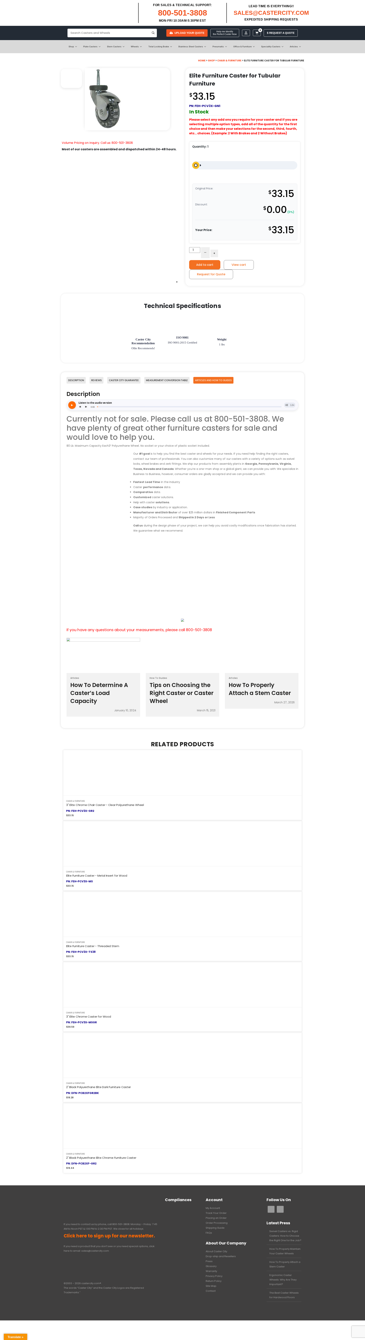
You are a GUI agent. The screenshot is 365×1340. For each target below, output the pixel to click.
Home (202, 60)
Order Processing (217, 1223)
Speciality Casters (270, 46)
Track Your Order (216, 1213)
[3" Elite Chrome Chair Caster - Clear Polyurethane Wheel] (182, 773)
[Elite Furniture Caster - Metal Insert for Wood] (182, 843)
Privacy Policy (214, 1276)
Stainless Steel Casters (190, 46)
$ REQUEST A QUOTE (280, 32)
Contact (211, 1291)
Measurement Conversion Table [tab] (167, 380)
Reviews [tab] (96, 380)
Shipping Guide (215, 1228)
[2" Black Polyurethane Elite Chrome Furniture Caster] (182, 1126)
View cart (239, 265)
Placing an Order (216, 1218)
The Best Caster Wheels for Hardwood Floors (284, 1295)
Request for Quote (211, 274)
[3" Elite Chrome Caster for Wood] (182, 984)
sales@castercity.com (95, 1251)
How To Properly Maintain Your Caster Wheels (285, 1251)
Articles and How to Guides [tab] (213, 380)
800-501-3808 (182, 12)
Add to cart (204, 265)
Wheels (135, 46)
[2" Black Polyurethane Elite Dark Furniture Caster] (182, 1055)
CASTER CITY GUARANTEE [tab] (124, 380)
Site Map (211, 1286)
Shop (71, 46)
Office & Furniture (242, 46)
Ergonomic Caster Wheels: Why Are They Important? (283, 1279)
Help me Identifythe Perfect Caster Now (225, 33)
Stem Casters (114, 46)
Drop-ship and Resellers (221, 1256)
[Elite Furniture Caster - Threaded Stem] (182, 914)
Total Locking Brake (158, 46)
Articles (294, 46)
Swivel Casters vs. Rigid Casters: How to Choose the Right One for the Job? (285, 1235)
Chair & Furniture (229, 60)
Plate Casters (90, 46)
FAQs (209, 1233)
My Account (213, 1208)
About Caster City (216, 1251)
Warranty (211, 1271)
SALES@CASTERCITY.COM (271, 13)
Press (209, 1261)
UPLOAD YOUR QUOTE (189, 32)
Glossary (211, 1266)
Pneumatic (218, 46)
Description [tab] (76, 380)
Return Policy (213, 1281)
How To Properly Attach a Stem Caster (284, 1264)
